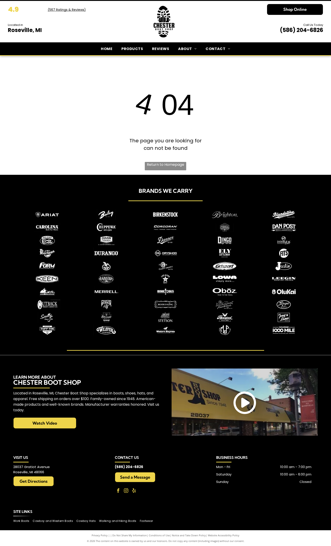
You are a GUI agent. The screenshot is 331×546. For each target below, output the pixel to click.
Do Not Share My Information (129, 535)
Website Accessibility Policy (223, 535)
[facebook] (118, 491)
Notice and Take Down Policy (189, 535)
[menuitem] (106, 49)
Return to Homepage (165, 164)
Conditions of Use (159, 535)
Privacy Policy (100, 535)
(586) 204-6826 (301, 30)
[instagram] (126, 491)
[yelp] (134, 491)
